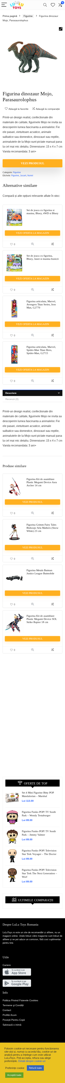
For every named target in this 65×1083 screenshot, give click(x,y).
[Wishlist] (53, 5)
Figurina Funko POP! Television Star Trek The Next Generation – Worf (39, 873)
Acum (10, 1015)
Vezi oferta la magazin (32, 233)
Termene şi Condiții (13, 1005)
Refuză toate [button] (35, 1068)
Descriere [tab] (10, 393)
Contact (7, 1010)
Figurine (28, 16)
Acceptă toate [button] (14, 1075)
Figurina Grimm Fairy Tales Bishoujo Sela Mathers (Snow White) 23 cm (42, 527)
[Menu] (4, 5)
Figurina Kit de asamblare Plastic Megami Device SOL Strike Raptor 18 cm (42, 619)
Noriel (30, 175)
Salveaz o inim (12, 1024)
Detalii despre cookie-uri (31, 1061)
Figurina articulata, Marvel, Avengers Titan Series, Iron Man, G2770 (41, 304)
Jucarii (23, 175)
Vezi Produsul (32, 163)
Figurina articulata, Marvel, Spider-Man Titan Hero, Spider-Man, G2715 (41, 350)
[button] (60, 29)
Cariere (7, 965)
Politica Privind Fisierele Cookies (20, 1000)
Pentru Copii (14, 1019)
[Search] (45, 5)
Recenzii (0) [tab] (12, 399)
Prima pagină (10, 16)
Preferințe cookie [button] (14, 1068)
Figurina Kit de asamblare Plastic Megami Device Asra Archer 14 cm (42, 482)
